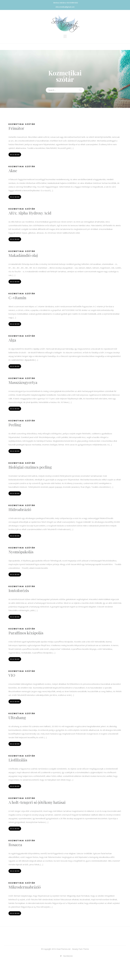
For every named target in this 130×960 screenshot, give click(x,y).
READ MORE (15, 154)
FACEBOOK (68, 956)
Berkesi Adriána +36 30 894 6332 (65, 3)
